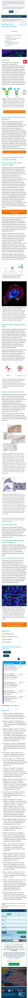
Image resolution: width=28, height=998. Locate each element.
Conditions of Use (13, 988)
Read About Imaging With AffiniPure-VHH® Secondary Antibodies (15, 624)
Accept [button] (11, 11)
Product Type (4, 916)
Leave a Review (14, 964)
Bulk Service (16, 987)
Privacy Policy (18, 988)
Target (5, 655)
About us (9, 987)
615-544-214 (18, 313)
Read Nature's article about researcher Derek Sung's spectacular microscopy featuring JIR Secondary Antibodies (13, 519)
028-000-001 (8, 616)
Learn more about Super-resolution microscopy (15, 212)
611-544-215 (10, 611)
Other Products (20, 914)
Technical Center (8, 19)
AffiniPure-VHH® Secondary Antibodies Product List (13, 43)
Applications (9, 41)
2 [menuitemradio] (20, 659)
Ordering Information (23, 988)
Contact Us (23, 24)
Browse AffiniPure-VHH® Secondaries (15, 152)
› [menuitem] (23, 659)
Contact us (12, 987)
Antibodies (8, 914)
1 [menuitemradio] (18, 659)
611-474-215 (8, 311)
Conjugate (6, 652)
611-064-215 (16, 463)
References (9, 45)
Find (21, 940)
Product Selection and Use (15, 19)
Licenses (9, 988)
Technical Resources (4, 987)
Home (3, 19)
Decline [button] (16, 11)
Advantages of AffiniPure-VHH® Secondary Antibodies (14, 38)
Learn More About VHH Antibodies (15, 111)
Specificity (4, 927)
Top (20, 995)
